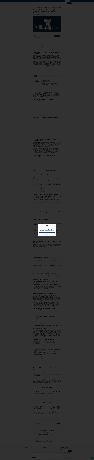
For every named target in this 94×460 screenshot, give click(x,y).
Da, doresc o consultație (47, 232)
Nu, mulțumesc (47, 234)
